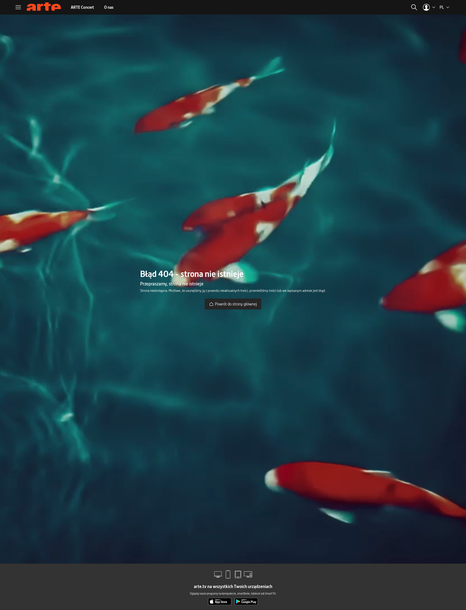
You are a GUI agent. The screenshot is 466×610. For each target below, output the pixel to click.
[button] (379, 7)
